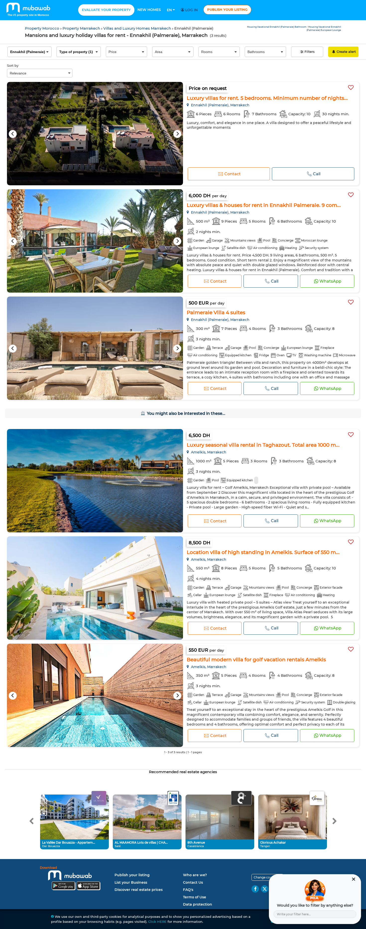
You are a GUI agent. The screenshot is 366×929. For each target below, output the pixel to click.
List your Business (131, 882)
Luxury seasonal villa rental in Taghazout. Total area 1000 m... (263, 445)
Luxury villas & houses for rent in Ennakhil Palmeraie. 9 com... (264, 205)
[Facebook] (255, 889)
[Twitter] (264, 889)
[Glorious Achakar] (317, 798)
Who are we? (195, 875)
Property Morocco (42, 28)
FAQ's (188, 889)
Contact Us (193, 882)
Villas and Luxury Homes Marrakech (137, 28)
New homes (149, 9)
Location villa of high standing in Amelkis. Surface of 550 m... (263, 552)
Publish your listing (227, 9)
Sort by (12, 65)
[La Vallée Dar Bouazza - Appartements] (99, 798)
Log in (191, 10)
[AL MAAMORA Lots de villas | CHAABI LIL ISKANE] (173, 798)
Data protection (197, 904)
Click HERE (157, 922)
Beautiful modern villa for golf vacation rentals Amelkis (256, 660)
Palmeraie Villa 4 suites (216, 312)
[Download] (76, 878)
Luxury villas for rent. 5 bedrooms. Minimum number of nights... (267, 98)
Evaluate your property (106, 10)
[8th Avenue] (241, 798)
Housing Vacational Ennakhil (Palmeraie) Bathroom (277, 26)
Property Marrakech (81, 28)
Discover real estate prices (139, 889)
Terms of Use (194, 897)
